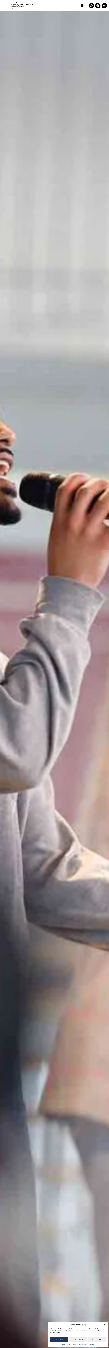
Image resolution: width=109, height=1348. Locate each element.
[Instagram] (91, 5)
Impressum (91, 1344)
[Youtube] (104, 5)
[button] (105, 1325)
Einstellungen (97, 1340)
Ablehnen (78, 1340)
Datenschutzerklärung (80, 1344)
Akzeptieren (59, 1340)
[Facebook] (97, 5)
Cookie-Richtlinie (66, 1344)
